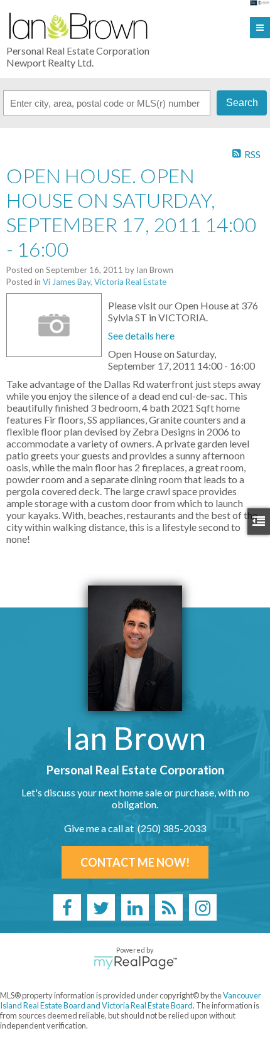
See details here (141, 335)
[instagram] (203, 907)
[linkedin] (135, 907)
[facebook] (67, 907)
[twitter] (101, 907)
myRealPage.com (135, 962)
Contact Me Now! (135, 862)
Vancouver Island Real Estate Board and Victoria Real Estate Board (130, 1000)
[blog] (169, 907)
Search (242, 102)
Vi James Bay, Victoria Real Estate (104, 282)
